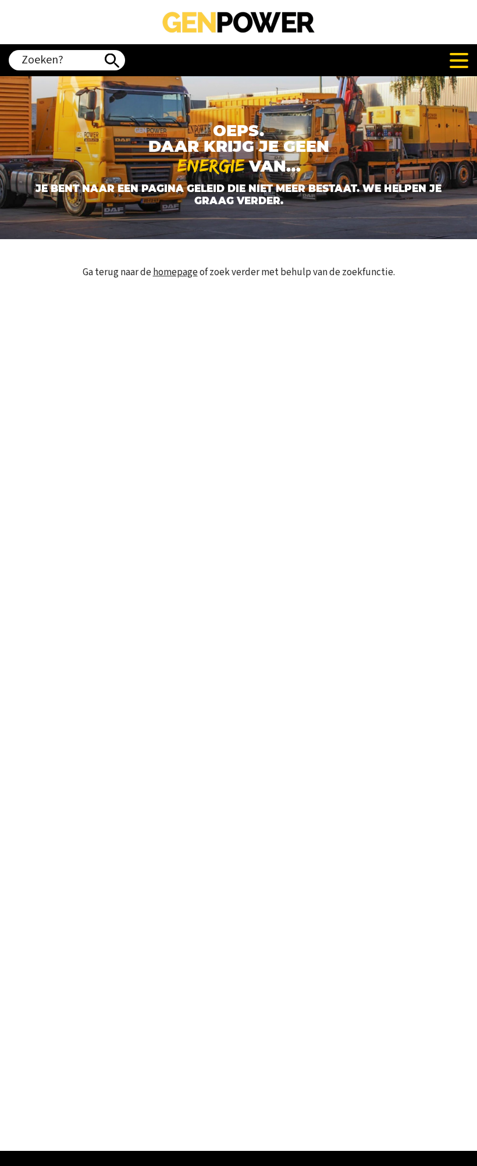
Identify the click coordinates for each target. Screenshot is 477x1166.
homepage (175, 272)
